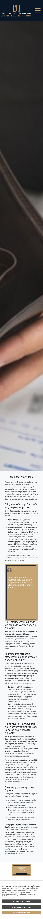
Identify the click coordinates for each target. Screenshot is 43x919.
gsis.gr (26, 636)
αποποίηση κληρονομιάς (17, 805)
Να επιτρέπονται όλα (21, 913)
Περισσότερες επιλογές (21, 901)
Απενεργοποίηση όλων (21, 907)
